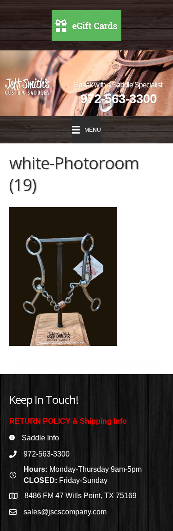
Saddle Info (40, 438)
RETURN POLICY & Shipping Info (68, 421)
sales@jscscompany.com (65, 512)
